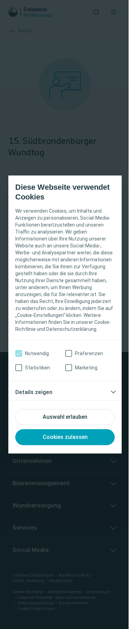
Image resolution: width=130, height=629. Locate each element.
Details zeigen (33, 392)
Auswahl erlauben (65, 417)
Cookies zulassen (65, 437)
